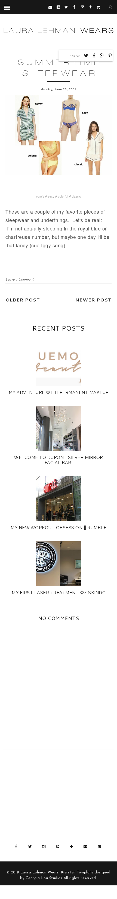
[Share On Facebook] (94, 55)
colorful (63, 196)
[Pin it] (110, 55)
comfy (40, 196)
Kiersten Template (77, 872)
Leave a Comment (19, 279)
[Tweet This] (86, 55)
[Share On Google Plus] (102, 55)
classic (76, 196)
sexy (51, 196)
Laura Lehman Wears (39, 872)
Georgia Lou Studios (44, 878)
